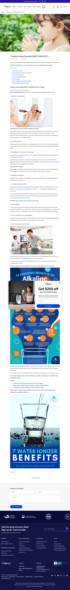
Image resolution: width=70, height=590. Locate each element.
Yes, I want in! (48, 306)
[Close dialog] (60, 283)
